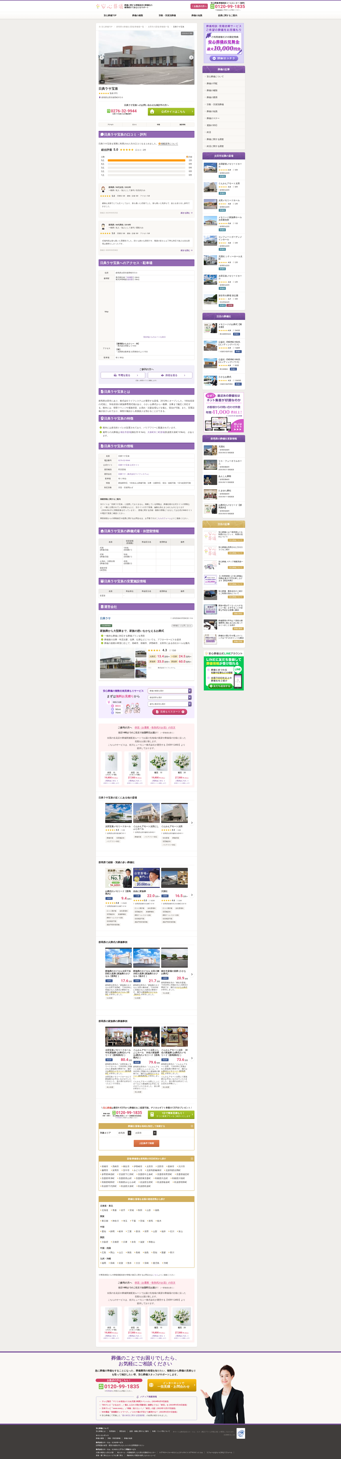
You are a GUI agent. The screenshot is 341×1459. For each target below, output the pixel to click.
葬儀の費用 (212, 97)
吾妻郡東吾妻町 (143, 1178)
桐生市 (126, 1166)
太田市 (150, 1166)
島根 (138, 1252)
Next (191, 822)
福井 (163, 1231)
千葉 (134, 1221)
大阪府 (105, 1242)
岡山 (112, 1252)
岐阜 (121, 1231)
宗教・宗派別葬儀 (167, 15)
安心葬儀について (215, 76)
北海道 (105, 1210)
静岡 (112, 1231)
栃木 (159, 1221)
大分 (138, 1263)
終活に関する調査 (215, 146)
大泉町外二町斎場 (156, 432)
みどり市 (138, 1170)
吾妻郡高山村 (125, 1178)
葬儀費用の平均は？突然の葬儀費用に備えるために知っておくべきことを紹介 (230, 622)
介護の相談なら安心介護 (104, 1452)
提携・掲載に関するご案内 (139, 1431)
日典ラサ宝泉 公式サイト (128, 465)
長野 (146, 1231)
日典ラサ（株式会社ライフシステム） (134, 474)
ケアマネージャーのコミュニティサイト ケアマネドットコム (181, 1452)
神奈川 (115, 1221)
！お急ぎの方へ (199, 6)
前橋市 (105, 1166)
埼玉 (125, 1221)
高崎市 (115, 1166)
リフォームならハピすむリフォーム (219, 1452)
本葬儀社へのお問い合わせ (182, 626)
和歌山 (152, 1242)
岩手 (123, 1210)
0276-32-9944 (124, 460)
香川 (172, 1252)
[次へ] (191, 57)
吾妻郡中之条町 (145, 1174)
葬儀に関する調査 (215, 139)
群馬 (151, 1221)
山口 (121, 1252)
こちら (155, 1275)
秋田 (140, 1210)
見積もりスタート (170, 711)
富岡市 (115, 1170)
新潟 (138, 1231)
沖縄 (166, 1263)
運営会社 (122, 1431)
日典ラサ (105, 618)
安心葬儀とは (100, 1431)
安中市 (126, 1170)
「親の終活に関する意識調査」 (133, 1415)
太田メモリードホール (229, 200)
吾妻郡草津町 (108, 1178)
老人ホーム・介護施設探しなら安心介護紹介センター (136, 1452)
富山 (180, 1231)
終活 (209, 132)
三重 (129, 1231)
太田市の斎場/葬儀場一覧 (158, 27)
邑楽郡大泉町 (127, 1186)
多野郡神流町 (108, 1174)
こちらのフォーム (163, 518)
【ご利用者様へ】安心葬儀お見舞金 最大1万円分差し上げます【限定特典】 (230, 578)
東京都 (105, 1221)
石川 (172, 1231)
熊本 (129, 1263)
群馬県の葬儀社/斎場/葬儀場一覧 (130, 27)
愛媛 (163, 1252)
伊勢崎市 (138, 1166)
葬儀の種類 (137, 15)
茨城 (142, 1221)
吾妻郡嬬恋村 (182, 1174)
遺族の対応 (212, 125)
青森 (114, 1210)
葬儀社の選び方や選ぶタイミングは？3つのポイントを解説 (231, 637)
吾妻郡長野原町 (164, 1174)
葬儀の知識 (197, 15)
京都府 (115, 1242)
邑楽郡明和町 (180, 1182)
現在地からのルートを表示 (154, 337)
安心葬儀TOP (110, 15)
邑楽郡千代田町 (109, 1186)
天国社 (221, 446)
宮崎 (146, 1263)
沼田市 (160, 1166)
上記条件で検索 (146, 1143)
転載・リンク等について (161, 1431)
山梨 (155, 1231)
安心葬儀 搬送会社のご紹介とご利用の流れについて (230, 592)
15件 (174, 650)
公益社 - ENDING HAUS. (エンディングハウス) (229, 343)
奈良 (134, 1242)
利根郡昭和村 (108, 1182)
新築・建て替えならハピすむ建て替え (109, 1455)
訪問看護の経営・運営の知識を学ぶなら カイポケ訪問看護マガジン (120, 1445)
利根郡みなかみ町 (127, 1182)
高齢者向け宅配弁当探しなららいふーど (141, 1455)
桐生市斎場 (125, 432)
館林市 (171, 1166)
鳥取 (129, 1252)
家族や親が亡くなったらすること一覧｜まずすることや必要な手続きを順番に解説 (230, 607)
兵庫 (125, 1242)
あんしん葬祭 (224, 476)
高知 (155, 1252)
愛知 (104, 1231)
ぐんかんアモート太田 (229, 183)
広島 (104, 1252)
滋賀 (142, 1242)
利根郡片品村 (161, 1178)
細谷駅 (130, 279)
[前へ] (102, 57)
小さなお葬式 (224, 377)
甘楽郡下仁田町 (126, 1174)
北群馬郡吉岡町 (173, 1170)
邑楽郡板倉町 (163, 1182)
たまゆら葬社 (224, 490)
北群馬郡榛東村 (154, 1170)
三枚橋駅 (129, 277)
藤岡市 (105, 1170)
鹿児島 (156, 1263)
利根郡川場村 (178, 1178)
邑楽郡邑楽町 (144, 1186)
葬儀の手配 (212, 83)
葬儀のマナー (213, 118)
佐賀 (121, 1263)
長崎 (112, 1263)
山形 (149, 1210)
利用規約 (219, 10)
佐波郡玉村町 (146, 1182)
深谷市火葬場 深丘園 (228, 295)
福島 (157, 1210)
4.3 (164, 650)
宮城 (131, 1210)
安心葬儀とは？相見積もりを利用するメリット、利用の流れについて (230, 534)
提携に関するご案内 (227, 15)
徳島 (146, 1252)
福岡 (104, 1263)
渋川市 (181, 1166)
